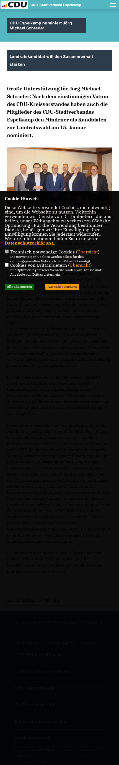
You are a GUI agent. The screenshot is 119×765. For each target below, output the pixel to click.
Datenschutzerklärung (29, 243)
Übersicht (87, 252)
